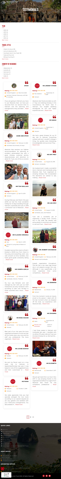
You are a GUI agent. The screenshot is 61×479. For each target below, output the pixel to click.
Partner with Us (6, 444)
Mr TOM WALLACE (22, 186)
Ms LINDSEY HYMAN (49, 85)
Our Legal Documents (8, 431)
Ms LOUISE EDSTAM (22, 348)
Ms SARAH (52, 120)
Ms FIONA (25, 381)
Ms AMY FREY (51, 154)
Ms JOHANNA (51, 313)
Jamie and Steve (22, 136)
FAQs (3, 442)
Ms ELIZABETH (51, 363)
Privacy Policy (6, 439)
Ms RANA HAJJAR (23, 318)
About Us (5, 429)
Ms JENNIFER (51, 282)
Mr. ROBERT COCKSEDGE (47, 250)
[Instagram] (47, 476)
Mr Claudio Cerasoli (20, 235)
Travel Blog (5, 437)
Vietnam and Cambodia (37, 325)
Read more (9, 161)
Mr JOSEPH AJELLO (22, 269)
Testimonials (5, 433)
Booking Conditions (8, 435)
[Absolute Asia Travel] (9, 2)
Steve (26, 85)
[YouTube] (50, 476)
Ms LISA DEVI (51, 203)
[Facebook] (43, 476)
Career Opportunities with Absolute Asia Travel (15, 446)
